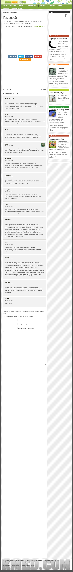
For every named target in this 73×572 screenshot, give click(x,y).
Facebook (29, 56)
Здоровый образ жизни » (57, 36)
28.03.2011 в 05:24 (9, 206)
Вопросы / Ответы (17, 8)
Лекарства (6, 8)
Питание (60, 5)
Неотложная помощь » (56, 90)
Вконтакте (12, 56)
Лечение (21, 5)
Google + (38, 56)
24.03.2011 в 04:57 (9, 100)
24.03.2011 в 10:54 (9, 131)
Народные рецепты (31, 5)
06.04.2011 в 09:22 (9, 244)
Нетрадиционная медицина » (58, 107)
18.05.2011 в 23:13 (9, 259)
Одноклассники (25, 59)
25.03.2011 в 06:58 (9, 145)
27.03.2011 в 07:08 (9, 191)
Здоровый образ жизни (9, 5)
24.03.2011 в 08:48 (9, 116)
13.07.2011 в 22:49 (9, 284)
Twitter (21, 56)
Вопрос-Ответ (13, 12)
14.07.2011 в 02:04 (9, 300)
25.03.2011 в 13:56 (9, 177)
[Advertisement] (25, 41)
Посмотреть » (39, 26)
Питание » (53, 135)
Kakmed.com (6, 12)
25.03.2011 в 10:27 (9, 160)
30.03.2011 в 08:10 (9, 221)
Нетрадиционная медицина (47, 5)
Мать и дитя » (54, 64)
